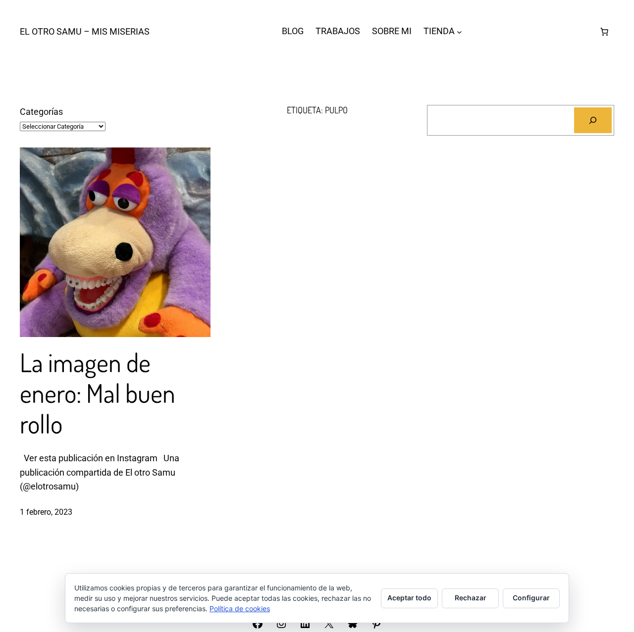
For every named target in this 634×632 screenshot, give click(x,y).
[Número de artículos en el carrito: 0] (604, 32)
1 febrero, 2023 (46, 512)
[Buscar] (593, 120)
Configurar (531, 597)
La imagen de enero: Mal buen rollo (97, 393)
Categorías (41, 111)
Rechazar (470, 597)
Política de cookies (240, 608)
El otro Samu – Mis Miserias (85, 31)
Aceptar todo (409, 597)
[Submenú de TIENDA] (459, 31)
